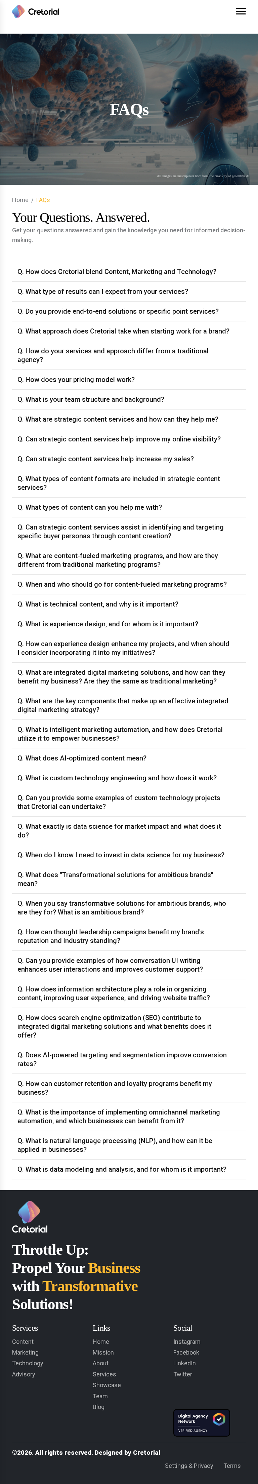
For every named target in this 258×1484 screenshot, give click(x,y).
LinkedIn (184, 1363)
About (101, 1363)
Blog (98, 1406)
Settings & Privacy (189, 1465)
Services (104, 1374)
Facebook (186, 1352)
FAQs (43, 199)
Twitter (182, 1374)
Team (100, 1396)
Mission (103, 1352)
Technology (27, 1363)
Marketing (25, 1352)
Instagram (187, 1341)
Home (20, 199)
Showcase (107, 1385)
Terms (232, 1465)
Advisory (23, 1374)
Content (23, 1341)
